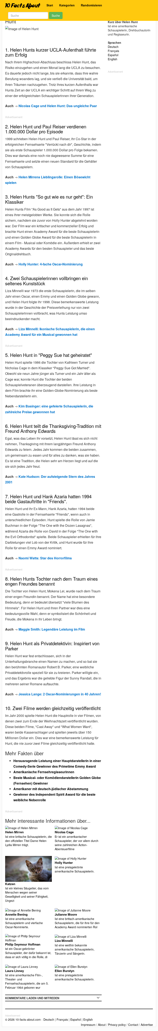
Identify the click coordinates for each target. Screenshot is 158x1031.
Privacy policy (117, 1025)
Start (49, 5)
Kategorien (67, 5)
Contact (133, 1025)
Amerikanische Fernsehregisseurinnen (43, 771)
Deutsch (113, 47)
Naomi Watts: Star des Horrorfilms (45, 558)
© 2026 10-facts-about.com (23, 1019)
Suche (56, 15)
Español (113, 55)
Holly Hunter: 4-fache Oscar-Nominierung (51, 264)
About (102, 1025)
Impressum (88, 1025)
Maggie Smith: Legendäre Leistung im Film (52, 629)
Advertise (147, 1025)
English (112, 59)
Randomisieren (91, 5)
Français (113, 51)
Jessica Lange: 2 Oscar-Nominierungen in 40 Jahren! (60, 694)
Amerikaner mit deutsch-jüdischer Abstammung (50, 788)
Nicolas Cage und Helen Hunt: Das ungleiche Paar (58, 105)
